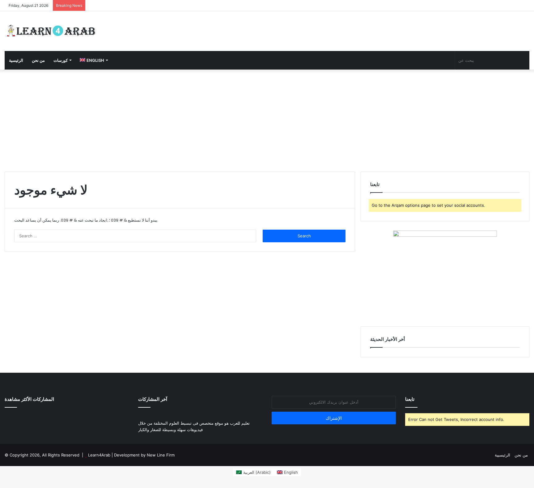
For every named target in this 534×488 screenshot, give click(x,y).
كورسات (60, 60)
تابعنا (409, 399)
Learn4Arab (98, 454)
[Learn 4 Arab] (51, 31)
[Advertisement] (267, 119)
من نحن (38, 60)
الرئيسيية (502, 454)
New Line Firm (161, 454)
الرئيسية (16, 60)
